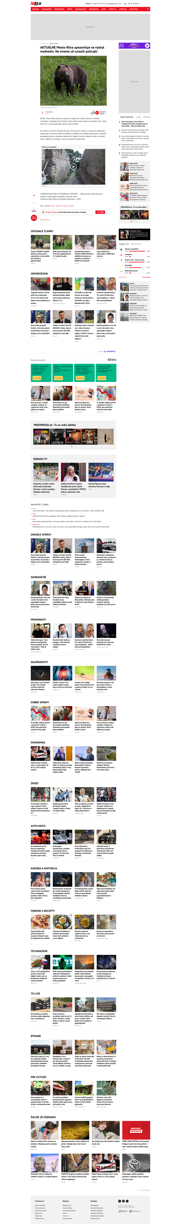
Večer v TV (136, 244)
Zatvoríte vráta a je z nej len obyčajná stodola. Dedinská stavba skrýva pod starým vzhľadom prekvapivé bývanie (40, 1061)
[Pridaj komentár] (34, 196)
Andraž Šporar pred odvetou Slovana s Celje (99, 485)
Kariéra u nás (38, 1213)
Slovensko (55, 813)
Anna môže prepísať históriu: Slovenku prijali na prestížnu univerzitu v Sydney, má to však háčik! (67, 521)
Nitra (52, 206)
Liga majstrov (34, 815)
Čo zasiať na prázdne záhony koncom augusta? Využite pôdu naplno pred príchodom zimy (62, 1100)
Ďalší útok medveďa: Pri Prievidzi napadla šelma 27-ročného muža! (62, 253)
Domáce (35, 9)
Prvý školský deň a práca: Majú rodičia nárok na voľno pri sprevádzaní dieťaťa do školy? (84, 892)
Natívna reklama (67, 1218)
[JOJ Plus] (121, 271)
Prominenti (59, 9)
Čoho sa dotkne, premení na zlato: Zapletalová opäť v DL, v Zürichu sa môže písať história (84, 807)
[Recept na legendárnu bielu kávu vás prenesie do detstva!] (106, 922)
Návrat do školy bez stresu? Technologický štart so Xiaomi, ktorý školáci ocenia (83, 406)
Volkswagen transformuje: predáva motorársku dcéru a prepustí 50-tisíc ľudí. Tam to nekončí (61, 851)
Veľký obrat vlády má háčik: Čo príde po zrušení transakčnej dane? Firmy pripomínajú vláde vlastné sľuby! (62, 767)
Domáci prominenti (36, 651)
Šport (69, 9)
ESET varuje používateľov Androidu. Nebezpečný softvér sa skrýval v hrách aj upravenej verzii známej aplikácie (62, 976)
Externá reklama (67, 1208)
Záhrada (33, 1107)
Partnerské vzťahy (135, 231)
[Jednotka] (121, 260)
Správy (35, 494)
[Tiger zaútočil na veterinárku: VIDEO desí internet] (106, 242)
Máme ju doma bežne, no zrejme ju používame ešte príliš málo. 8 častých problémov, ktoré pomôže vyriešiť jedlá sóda (106, 1061)
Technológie (39, 951)
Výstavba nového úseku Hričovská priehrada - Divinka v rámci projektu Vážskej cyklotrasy (44, 487)
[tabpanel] (134, 139)
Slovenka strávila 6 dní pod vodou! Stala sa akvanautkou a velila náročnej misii (105, 686)
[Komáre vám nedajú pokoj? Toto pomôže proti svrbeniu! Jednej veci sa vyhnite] (84, 673)
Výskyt (71, 206)
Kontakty (93, 1201)
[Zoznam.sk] (123, 1212)
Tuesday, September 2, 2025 (70, 199)
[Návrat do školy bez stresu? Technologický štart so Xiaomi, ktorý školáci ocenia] (84, 713)
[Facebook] (119, 1201)
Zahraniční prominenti (103, 647)
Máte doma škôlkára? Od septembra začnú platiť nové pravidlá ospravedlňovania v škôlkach (106, 893)
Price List (65, 1216)
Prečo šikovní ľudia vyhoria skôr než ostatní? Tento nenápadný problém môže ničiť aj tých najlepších (40, 893)
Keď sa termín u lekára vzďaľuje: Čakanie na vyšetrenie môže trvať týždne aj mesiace (39, 406)
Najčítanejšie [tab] (127, 117)
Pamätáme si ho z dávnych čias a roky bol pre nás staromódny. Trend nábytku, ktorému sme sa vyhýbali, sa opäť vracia (62, 1061)
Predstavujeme (101, 858)
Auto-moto (38, 826)
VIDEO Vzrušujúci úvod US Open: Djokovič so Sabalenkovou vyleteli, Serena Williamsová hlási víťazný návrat (106, 808)
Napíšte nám (38, 1216)
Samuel (111, 4)
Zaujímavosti (80, 9)
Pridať (101, 212)
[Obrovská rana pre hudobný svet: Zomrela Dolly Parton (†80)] (106, 630)
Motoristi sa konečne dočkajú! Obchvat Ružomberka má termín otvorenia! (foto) (105, 766)
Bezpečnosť (34, 983)
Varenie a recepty (43, 911)
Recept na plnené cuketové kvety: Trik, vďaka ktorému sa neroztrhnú (82, 934)
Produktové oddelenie (96, 1208)
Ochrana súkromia (40, 1208)
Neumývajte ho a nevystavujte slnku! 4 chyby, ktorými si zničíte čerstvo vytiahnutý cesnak (40, 1100)
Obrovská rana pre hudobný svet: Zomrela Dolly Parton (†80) (105, 642)
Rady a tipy (78, 940)
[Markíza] (121, 249)
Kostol (65, 206)
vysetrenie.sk (56, 689)
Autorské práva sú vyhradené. (126, 1207)
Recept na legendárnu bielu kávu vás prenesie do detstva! (105, 933)
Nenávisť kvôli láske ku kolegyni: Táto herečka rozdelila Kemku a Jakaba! (59, 516)
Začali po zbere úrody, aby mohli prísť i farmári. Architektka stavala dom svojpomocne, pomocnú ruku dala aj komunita (84, 1061)
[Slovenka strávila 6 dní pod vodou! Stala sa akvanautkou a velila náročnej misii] (106, 673)
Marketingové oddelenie (97, 1216)
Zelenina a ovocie (57, 1107)
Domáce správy (41, 534)
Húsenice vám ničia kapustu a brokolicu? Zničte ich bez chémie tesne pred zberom (105, 1100)
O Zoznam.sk (39, 1201)
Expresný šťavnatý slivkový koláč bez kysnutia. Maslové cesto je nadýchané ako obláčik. (40, 934)
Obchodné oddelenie (96, 1211)
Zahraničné (47, 9)
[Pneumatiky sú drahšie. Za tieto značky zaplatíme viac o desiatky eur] (40, 1004)
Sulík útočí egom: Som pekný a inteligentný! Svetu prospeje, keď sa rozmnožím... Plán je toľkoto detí (68, 511)
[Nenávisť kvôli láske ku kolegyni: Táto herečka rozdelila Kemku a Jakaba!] (62, 630)
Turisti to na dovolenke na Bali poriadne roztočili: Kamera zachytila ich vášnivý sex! (106, 601)
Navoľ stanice (122, 277)
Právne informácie (40, 1205)
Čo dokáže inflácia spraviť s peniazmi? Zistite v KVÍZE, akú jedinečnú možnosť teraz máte (106, 406)
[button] (97, 112)
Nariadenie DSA (39, 1218)
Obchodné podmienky (69, 1211)
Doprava (77, 858)
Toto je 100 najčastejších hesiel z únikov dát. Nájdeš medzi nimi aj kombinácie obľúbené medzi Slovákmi (40, 976)
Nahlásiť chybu (45, 220)
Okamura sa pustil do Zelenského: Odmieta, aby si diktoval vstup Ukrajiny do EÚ (84, 601)
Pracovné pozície (38, 360)
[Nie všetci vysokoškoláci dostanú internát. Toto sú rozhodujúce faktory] (106, 1004)
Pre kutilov (38, 1077)
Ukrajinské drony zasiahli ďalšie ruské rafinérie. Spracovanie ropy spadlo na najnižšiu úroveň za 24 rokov (84, 976)
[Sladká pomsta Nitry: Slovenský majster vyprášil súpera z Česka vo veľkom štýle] (62, 794)
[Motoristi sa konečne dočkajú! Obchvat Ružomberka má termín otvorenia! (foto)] (106, 753)
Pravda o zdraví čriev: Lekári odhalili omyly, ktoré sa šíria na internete (62, 684)
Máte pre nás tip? (95, 1218)
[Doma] (121, 266)
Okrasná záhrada (79, 1107)
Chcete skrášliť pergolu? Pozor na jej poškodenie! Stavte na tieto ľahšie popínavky (84, 1100)
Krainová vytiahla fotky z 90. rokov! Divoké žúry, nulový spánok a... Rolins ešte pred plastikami (84, 643)
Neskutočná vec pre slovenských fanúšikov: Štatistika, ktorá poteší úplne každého (61, 406)
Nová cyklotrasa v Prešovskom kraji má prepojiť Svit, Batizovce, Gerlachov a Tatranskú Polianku (84, 851)
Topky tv (112, 9)
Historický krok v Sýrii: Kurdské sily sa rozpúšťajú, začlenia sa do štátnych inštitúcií (62, 601)
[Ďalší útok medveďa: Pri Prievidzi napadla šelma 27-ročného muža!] (62, 242)
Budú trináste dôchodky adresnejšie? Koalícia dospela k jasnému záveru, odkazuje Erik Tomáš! (83, 767)
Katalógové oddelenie (96, 1213)
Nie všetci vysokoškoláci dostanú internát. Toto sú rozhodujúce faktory (106, 1016)
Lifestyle (123, 9)
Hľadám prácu (56, 900)
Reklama (66, 1201)
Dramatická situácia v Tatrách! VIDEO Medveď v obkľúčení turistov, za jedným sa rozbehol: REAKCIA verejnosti (84, 256)
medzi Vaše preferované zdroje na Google (65, 212)
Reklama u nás (67, 1205)
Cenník (65, 1213)
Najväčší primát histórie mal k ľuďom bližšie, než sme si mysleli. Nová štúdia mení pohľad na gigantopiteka (84, 1018)
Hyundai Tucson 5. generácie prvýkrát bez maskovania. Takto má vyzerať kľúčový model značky (105, 851)
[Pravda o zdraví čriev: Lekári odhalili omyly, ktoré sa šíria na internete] (62, 673)
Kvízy (104, 9)
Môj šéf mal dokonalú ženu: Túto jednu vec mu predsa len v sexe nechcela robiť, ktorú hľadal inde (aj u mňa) (139, 235)
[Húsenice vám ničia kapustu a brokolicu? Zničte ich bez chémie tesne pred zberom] (106, 1088)
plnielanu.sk (100, 732)
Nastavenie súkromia (41, 1211)
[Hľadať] (147, 9)
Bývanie (36, 1036)
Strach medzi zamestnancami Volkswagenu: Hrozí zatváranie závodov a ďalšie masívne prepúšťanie (82, 559)
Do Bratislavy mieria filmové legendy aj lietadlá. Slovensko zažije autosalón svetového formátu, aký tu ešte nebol (40, 851)
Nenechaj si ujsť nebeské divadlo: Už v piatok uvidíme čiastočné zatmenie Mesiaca (40, 686)
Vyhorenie (33, 900)
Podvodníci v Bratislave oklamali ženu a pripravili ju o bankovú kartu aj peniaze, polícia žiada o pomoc (106, 559)
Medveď (59, 206)
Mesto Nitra (52, 199)
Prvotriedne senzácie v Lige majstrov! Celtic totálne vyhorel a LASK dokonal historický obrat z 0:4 (40, 808)
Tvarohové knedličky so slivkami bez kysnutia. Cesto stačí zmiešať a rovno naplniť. (61, 934)
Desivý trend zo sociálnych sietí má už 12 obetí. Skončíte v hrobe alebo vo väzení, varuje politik (62, 1018)
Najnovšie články (40, 504)
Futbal (90, 489)
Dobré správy (40, 702)
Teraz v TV (124, 244)
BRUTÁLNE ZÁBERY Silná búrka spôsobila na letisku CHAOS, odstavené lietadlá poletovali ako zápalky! (138, 318)
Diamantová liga (79, 813)
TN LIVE (35, 993)
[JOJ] (121, 255)
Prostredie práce (79, 898)
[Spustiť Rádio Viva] (134, 44)
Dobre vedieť (34, 412)
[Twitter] (127, 1201)
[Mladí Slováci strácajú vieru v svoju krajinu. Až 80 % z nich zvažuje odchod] (40, 753)
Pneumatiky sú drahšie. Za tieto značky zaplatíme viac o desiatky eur (40, 1016)
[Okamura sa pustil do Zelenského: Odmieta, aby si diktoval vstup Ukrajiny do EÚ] (84, 588)
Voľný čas (134, 9)
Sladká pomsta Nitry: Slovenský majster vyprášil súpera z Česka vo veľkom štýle (61, 807)
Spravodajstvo (94, 1205)
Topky (51, 43)
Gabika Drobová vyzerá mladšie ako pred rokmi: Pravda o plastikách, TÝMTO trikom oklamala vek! (73, 487)
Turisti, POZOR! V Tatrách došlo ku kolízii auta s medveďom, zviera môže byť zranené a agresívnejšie (40, 256)
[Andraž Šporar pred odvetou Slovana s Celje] (101, 472)
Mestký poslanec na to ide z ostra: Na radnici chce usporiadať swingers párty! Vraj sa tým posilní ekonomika (71, 527)
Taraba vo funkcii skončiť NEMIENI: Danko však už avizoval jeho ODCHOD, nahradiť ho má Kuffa (62, 558)
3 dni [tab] (138, 117)
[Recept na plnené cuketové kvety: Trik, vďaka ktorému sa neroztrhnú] (84, 922)
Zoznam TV (40, 459)
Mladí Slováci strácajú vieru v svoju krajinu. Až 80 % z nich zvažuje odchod (39, 766)
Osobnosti (55, 649)
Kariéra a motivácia (44, 868)
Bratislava (99, 566)
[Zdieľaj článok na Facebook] (34, 203)
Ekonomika (93, 9)
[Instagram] (123, 1201)
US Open (99, 815)
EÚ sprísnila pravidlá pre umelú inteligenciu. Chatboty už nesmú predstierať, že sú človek (106, 975)
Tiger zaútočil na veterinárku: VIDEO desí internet (106, 253)
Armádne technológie (80, 983)
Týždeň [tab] (146, 117)
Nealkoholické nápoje (102, 938)
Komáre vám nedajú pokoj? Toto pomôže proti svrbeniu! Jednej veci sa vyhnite (84, 686)
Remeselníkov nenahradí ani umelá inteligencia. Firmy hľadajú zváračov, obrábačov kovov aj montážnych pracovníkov (62, 893)
